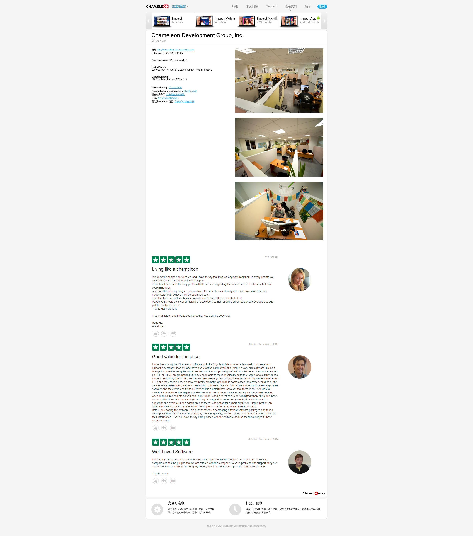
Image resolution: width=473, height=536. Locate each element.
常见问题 (252, 6)
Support (271, 6)
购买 (322, 6)
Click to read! (175, 87)
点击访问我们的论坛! (167, 98)
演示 (308, 6)
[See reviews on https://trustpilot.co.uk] (233, 297)
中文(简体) (179, 6)
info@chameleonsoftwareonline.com (175, 49)
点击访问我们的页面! (184, 101)
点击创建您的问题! (175, 94)
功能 (235, 6)
